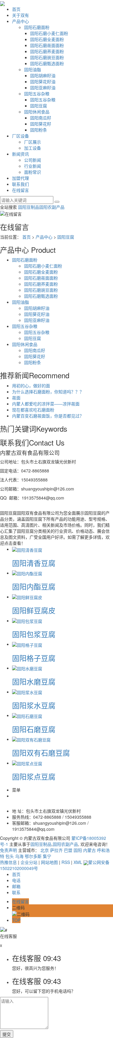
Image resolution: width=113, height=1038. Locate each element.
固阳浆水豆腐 (33, 705)
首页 (16, 9)
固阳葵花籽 (40, 124)
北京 (44, 850)
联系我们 (20, 184)
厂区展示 (32, 142)
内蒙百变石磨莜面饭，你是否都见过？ (48, 416)
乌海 (19, 856)
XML (78, 862)
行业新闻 (32, 166)
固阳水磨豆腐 (33, 681)
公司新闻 (32, 160)
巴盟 (68, 850)
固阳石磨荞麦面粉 (47, 51)
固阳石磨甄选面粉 (47, 63)
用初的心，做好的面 (31, 386)
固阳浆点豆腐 (33, 776)
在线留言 (20, 190)
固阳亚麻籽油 (42, 87)
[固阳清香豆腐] (27, 549)
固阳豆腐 (38, 106)
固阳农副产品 (51, 207)
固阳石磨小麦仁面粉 (49, 33)
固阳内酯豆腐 (33, 586)
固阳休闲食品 (36, 112)
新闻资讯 (20, 154)
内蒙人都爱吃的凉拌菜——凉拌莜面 (46, 404)
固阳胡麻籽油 (42, 75)
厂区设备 (20, 136)
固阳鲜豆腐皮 (33, 610)
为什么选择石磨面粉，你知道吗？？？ (48, 392)
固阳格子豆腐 (33, 657)
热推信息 (8, 862)
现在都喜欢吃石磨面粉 (33, 410)
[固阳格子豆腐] (27, 644)
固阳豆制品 (28, 207)
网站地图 (49, 862)
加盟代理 (20, 178)
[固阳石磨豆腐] (27, 715)
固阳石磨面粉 (36, 27)
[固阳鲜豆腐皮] (27, 597)
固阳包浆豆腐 (33, 634)
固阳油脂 (32, 69)
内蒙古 (89, 850)
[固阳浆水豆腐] (27, 692)
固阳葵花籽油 (42, 81)
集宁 (47, 856)
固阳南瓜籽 (40, 118)
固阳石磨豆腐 (33, 729)
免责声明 (8, 850)
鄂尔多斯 (33, 856)
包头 (9, 856)
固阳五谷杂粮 (36, 93)
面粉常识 (32, 172)
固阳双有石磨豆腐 (41, 752)
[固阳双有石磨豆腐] (31, 739)
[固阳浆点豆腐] (27, 763)
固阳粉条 (38, 130)
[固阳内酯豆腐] (27, 573)
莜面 (16, 398)
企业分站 (28, 862)
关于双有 (20, 15)
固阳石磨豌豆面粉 (47, 57)
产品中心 (20, 21)
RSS (65, 862)
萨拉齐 (56, 850)
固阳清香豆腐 (33, 562)
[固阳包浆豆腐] (27, 620)
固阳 (78, 850)
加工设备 (32, 148)
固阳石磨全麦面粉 (47, 39)
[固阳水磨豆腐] (27, 668)
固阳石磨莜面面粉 (47, 45)
